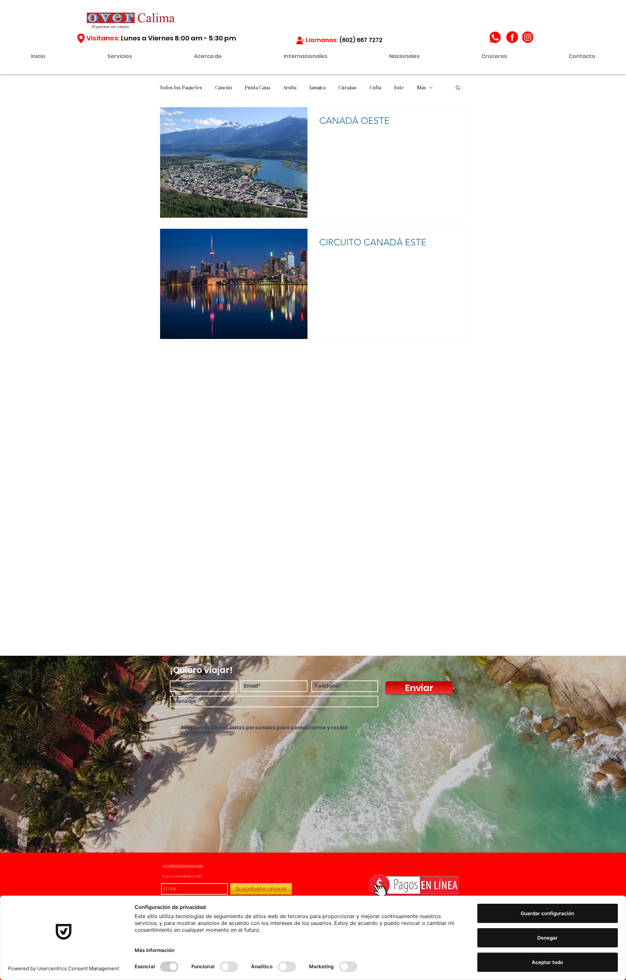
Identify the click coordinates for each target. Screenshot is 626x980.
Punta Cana (257, 87)
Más (421, 87)
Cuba (375, 87)
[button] (458, 88)
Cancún (223, 87)
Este (399, 87)
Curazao (347, 87)
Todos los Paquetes (181, 87)
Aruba (289, 87)
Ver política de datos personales (183, 866)
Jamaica (317, 87)
